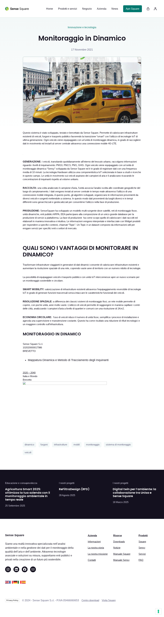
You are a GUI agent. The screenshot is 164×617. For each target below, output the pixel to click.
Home (49, 8)
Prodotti (143, 535)
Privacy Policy (12, 600)
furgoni (44, 444)
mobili (77, 444)
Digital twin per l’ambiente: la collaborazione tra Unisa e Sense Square (134, 492)
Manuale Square (121, 554)
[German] (15, 582)
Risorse (117, 535)
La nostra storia (96, 547)
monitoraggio (92, 444)
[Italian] (20, 582)
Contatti (92, 560)
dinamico (29, 444)
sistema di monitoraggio (118, 444)
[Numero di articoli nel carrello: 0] (148, 8)
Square (142, 541)
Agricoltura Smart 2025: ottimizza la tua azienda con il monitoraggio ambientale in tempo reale (27, 494)
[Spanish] (24, 582)
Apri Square (132, 8)
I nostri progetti (66, 483)
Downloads (119, 541)
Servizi (142, 554)
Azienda (92, 535)
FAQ (141, 560)
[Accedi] (155, 8)
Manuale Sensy (121, 560)
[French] (11, 582)
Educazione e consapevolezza (21, 483)
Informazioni (94, 541)
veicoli (28, 452)
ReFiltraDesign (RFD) (74, 489)
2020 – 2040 (29, 372)
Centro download (90, 600)
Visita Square (109, 600)
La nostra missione (98, 554)
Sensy (142, 547)
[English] (7, 582)
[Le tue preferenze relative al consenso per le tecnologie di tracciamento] (158, 611)
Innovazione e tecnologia (82, 27)
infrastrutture (60, 444)
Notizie (116, 547)
